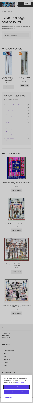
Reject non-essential (16, 392)
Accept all (16, 387)
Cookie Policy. (20, 382)
